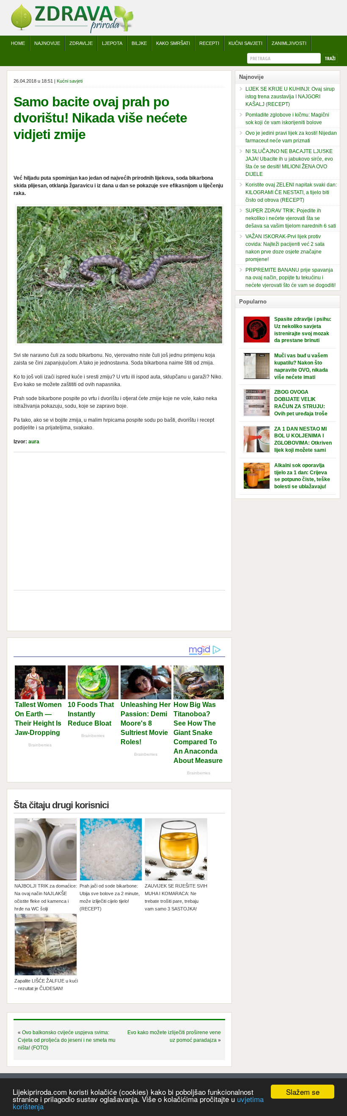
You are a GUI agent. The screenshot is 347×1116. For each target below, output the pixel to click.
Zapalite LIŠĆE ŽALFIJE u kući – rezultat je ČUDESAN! (46, 984)
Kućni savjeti (245, 43)
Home (18, 43)
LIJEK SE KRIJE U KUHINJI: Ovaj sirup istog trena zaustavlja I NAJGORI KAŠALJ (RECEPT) (290, 96)
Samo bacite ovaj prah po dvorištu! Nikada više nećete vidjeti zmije (100, 118)
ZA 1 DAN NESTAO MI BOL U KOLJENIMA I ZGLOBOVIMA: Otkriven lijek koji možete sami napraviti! (303, 443)
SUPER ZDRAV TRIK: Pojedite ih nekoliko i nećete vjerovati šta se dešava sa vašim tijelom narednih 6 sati (290, 218)
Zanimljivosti (289, 43)
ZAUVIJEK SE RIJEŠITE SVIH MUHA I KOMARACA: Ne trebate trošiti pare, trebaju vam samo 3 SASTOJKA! (176, 897)
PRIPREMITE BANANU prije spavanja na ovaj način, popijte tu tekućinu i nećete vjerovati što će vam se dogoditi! (290, 277)
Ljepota (112, 43)
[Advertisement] (119, 522)
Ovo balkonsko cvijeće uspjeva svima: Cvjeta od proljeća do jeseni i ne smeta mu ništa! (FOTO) (67, 1040)
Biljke (139, 43)
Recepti (209, 43)
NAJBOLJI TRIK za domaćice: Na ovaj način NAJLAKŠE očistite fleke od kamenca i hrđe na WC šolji (45, 897)
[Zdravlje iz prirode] (72, 32)
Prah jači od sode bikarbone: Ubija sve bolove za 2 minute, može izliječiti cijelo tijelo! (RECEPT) (110, 897)
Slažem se (302, 1091)
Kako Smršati (173, 43)
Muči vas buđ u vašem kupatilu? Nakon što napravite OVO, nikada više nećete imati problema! (301, 370)
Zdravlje (81, 43)
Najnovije (47, 43)
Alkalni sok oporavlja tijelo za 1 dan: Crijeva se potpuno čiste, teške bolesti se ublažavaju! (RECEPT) (302, 479)
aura (33, 442)
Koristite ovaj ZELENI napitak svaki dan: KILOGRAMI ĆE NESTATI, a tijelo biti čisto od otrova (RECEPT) (291, 192)
